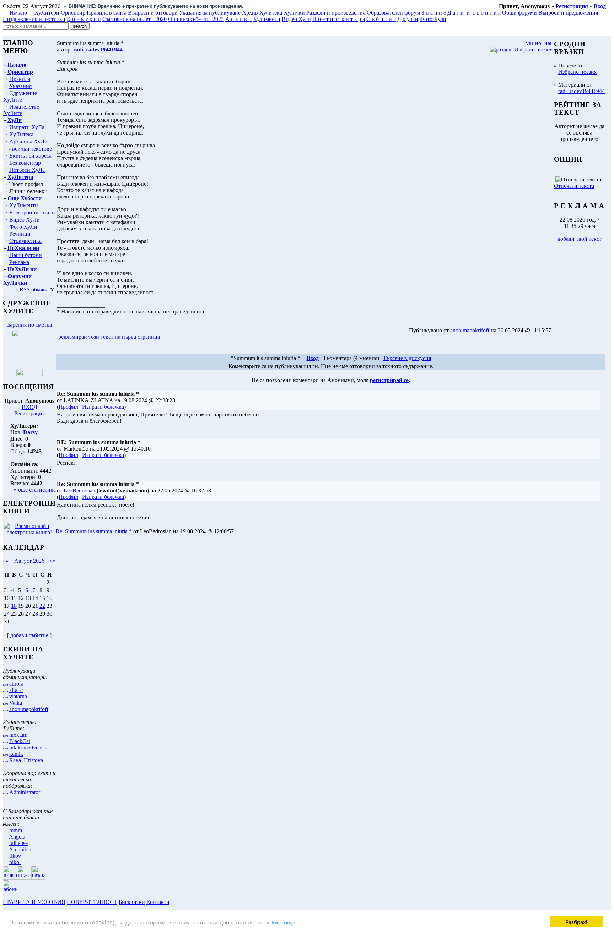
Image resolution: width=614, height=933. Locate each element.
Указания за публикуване (210, 13)
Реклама (19, 262)
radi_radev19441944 (581, 91)
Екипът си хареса (30, 156)
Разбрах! (576, 921)
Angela (17, 837)
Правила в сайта (106, 13)
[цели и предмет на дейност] (29, 363)
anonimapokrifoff (28, 709)
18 (14, 606)
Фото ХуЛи (23, 227)
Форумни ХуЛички (17, 279)
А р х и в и (238, 19)
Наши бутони (25, 255)
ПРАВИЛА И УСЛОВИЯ (34, 902)
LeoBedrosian (79, 490)
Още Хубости (24, 198)
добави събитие (29, 635)
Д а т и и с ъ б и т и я (474, 13)
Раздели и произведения (335, 13)
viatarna (18, 696)
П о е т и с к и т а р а (338, 19)
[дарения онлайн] (29, 374)
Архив (250, 13)
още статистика (37, 490)
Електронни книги (32, 212)
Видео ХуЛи (24, 220)
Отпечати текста (574, 186)
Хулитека (270, 13)
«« (6, 561)
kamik (16, 754)
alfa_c (16, 690)
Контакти (157, 902)
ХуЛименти (23, 205)
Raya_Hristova (26, 760)
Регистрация (29, 413)
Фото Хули (433, 19)
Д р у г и (407, 19)
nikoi (15, 862)
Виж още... (285, 921)
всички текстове (32, 149)
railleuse (18, 843)
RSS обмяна (34, 290)
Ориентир (20, 72)
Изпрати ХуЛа (26, 127)
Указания (20, 86)
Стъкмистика (25, 241)
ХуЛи (14, 120)
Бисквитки (132, 902)
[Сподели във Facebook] (174, 337)
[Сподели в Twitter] (202, 337)
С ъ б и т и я (381, 19)
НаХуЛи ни (22, 269)
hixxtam (18, 735)
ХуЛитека (21, 134)
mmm (15, 830)
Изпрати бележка (103, 407)
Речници (20, 234)
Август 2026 (29, 561)
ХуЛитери (46, 13)
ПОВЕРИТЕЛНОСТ (92, 902)
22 (42, 606)
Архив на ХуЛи (28, 141)
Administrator (24, 792)
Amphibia (20, 849)
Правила (19, 79)
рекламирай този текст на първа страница (109, 337)
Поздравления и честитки (34, 19)
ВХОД (29, 407)
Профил (68, 407)
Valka (15, 703)
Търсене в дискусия (407, 358)
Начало (18, 13)
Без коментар (25, 163)
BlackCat (19, 741)
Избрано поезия (577, 72)
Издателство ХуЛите (21, 110)
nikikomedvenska (29, 747)
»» (53, 561)
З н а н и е (433, 13)
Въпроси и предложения (568, 13)
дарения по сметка (29, 325)
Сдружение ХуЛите (20, 96)
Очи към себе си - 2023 (196, 19)
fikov (15, 856)
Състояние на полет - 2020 (134, 19)
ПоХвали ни (23, 248)
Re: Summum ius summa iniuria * (94, 531)
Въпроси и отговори (153, 13)
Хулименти (266, 19)
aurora (16, 684)
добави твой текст (580, 239)
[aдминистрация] (173, 902)
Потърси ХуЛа (27, 170)
